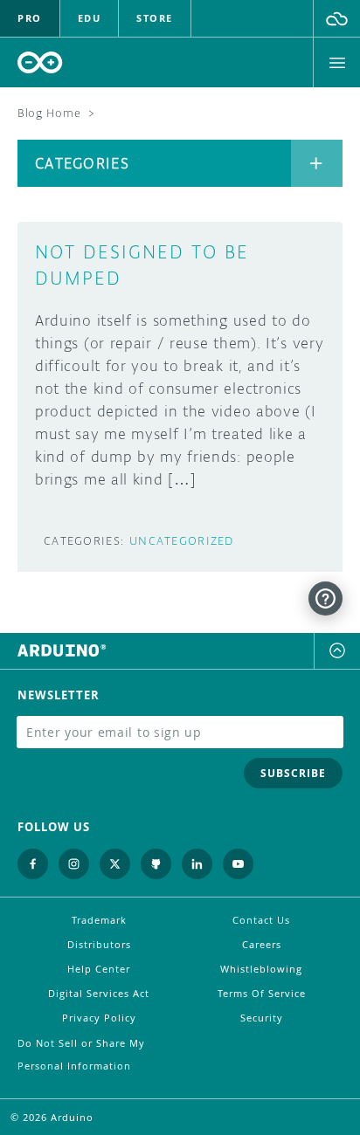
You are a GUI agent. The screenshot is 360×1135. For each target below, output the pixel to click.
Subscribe (293, 773)
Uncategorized (181, 540)
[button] (337, 18)
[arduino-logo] (40, 62)
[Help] (325, 598)
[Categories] (317, 163)
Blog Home (48, 113)
